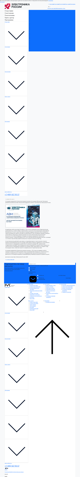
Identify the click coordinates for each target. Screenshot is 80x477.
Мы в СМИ (32, 21)
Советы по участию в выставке (37, 28)
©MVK (6, 469)
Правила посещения (34, 38)
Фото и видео (33, 44)
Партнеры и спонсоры (35, 17)
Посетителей (33, 267)
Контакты (32, 19)
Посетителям (7, 71)
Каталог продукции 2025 (35, 36)
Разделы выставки (34, 10)
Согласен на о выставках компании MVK (55, 278)
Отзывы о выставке (34, 15)
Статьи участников (34, 42)
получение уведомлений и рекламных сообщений (54, 278)
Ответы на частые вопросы (36, 18)
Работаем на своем (34, 25)
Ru (49, 6)
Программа (7, 121)
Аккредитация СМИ (34, 47)
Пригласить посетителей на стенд (37, 29)
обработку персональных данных (51, 275)
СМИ (31, 270)
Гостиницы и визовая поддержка (37, 31)
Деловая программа (34, 50)
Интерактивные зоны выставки (37, 13)
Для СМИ (32, 46)
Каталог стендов (33, 24)
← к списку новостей (9, 259)
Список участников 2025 (35, 12)
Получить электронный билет (36, 33)
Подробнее (50, 0)
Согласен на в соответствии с (55, 276)
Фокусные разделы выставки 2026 (37, 14)
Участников (32, 269)
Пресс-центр (7, 96)
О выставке (7, 22)
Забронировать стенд (35, 23)
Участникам (7, 46)
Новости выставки (34, 40)
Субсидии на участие (34, 27)
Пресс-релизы (33, 43)
